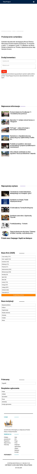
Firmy (16, 442)
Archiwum (20, 31)
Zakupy (4, 287)
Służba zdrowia (6, 312)
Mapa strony (7, 442)
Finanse (4, 266)
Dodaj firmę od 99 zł (18, 295)
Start (16, 437)
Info (14, 31)
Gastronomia (5, 269)
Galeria (16, 448)
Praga (16, 441)
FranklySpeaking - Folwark (18, 223)
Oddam (4, 394)
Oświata (4, 315)
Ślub (3, 279)
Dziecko (4, 261)
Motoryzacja (5, 272)
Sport (3, 277)
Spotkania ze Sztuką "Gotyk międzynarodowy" (19, 200)
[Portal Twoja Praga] (8, 424)
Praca (3, 399)
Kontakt (17, 452)
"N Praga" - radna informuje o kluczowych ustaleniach (20, 128)
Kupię (3, 391)
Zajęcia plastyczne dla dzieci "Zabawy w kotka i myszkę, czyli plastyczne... (22, 232)
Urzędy (4, 317)
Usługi (3, 284)
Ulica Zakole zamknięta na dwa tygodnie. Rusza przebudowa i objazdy (22, 152)
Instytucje (17, 444)
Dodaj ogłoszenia (6, 404)
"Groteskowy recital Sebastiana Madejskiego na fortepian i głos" (21, 192)
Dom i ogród (5, 259)
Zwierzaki (4, 292)
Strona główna (6, 31)
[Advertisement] (18, 16)
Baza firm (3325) (8, 253)
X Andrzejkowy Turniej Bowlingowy (21, 208)
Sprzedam (4, 396)
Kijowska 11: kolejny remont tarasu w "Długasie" (22, 120)
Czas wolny (5, 256)
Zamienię (4, 401)
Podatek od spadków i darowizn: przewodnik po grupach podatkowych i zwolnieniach (22, 145)
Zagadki (4, 383)
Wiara (3, 320)
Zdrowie (4, 290)
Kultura (3, 307)
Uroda (3, 282)
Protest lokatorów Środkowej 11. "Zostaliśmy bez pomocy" (21, 112)
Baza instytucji (7, 301)
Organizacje (5, 310)
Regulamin (7, 441)
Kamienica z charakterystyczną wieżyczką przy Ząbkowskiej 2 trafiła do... (22, 137)
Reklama (17, 450)
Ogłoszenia (18, 446)
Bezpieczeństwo (6, 305)
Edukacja (4, 264)
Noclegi (4, 274)
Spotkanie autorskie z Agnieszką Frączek (21, 216)
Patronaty (6, 444)
